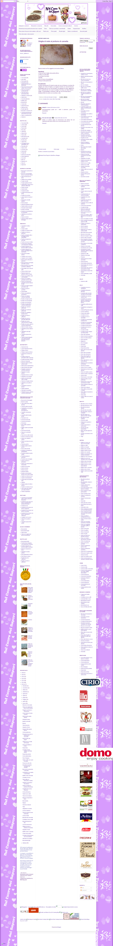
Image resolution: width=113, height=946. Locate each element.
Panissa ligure (24, 202)
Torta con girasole (85, 532)
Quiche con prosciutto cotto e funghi (26, 379)
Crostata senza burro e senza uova (86, 327)
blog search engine (23, 920)
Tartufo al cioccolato (85, 255)
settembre (25, 691)
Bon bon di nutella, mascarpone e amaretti (86, 100)
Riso (22, 129)
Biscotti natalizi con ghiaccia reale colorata (86, 415)
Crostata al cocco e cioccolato (85, 317)
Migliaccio (83, 341)
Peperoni (23, 161)
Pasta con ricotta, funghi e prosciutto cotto (27, 286)
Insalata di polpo (25, 190)
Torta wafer (83, 394)
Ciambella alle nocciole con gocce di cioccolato (86, 294)
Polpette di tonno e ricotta (27, 374)
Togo (24, 806)
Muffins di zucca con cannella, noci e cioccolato (87, 459)
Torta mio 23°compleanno (86, 551)
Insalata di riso (24, 505)
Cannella (44, 99)
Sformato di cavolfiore (26, 390)
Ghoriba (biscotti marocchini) (84, 428)
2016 (23, 672)
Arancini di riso (24, 347)
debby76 (44, 107)
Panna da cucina (25, 154)
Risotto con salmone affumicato (26, 307)
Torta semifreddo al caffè (86, 273)
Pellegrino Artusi (26, 719)
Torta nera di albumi (27, 795)
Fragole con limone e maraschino (27, 710)
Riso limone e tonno (25, 556)
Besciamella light (25, 530)
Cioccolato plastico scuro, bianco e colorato (86, 488)
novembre (25, 687)
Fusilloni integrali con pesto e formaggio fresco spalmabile (26, 250)
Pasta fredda (24, 291)
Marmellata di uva (85, 605)
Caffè (22, 131)
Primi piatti (53, 31)
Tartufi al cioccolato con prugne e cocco (86, 161)
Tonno (22, 134)
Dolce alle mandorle (85, 334)
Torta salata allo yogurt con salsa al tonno (26, 489)
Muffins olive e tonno (85, 469)
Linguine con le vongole (26, 258)
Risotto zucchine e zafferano (25, 561)
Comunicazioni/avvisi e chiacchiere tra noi (26, 113)
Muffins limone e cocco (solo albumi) (86, 465)
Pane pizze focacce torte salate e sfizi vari (30, 31)
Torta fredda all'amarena (86, 263)
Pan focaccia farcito (25, 430)
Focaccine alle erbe (25, 419)
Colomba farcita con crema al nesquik (85, 194)
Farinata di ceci (24, 418)
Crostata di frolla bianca (86, 325)
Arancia (23, 151)
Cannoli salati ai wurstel (26, 406)
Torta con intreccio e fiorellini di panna (30, 645)
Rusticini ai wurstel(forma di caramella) (27, 212)
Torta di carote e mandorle (87, 373)
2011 (23, 682)
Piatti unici (46, 31)
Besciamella (24, 529)
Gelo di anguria (84, 226)
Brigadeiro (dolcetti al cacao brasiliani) (85, 104)
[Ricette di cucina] (34, 912)
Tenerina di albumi (27, 804)
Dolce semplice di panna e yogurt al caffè (87, 221)
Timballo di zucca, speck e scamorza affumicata (27, 392)
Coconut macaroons (27, 824)
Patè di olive (24, 532)
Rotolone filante (24, 471)
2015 (23, 674)
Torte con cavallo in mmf (86, 556)
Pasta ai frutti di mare (26, 271)
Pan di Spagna (26, 758)
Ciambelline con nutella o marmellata (28, 773)
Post (83, 887)
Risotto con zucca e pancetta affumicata (25, 319)
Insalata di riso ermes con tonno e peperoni (27, 508)
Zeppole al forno (26, 727)
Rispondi (44, 113)
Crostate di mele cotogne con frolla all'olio (27, 751)
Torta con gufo (84, 533)
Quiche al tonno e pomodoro (25, 461)
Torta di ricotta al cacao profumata (28, 813)
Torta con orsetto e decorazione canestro (86, 539)
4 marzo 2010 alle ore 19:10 (60, 117)
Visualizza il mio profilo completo (29, 44)
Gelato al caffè (84, 281)
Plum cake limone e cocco (87, 639)
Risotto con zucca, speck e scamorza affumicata (27, 324)
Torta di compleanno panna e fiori (85, 546)
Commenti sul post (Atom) (48, 151)
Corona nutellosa (26, 810)
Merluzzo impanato (25, 361)
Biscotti (46, 25)
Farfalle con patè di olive (26, 230)
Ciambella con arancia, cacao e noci (86, 296)
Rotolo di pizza (24, 469)
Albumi (22, 97)
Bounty (24, 723)
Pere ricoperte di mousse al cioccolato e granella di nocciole (86, 240)
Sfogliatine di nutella (27, 808)
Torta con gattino (84, 530)
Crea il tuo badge (23, 63)
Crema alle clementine (86, 205)
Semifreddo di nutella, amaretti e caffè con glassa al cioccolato (87, 251)
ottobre (24, 689)
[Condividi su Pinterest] (66, 97)
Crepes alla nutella (27, 833)
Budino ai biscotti (26, 721)
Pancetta (23, 146)
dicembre (25, 685)
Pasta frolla (25, 747)
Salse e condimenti (73, 31)
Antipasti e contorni (24, 25)
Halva (82, 145)
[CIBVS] (24, 912)
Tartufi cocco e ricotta (85, 163)
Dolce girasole (84, 339)
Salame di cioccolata (85, 246)
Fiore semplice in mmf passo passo (86, 491)
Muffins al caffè (84, 445)
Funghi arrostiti (24, 181)
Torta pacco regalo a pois (86, 553)
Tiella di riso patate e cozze (30, 613)
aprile (24, 701)
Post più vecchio (70, 149)
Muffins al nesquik (85, 447)
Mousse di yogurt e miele (86, 235)
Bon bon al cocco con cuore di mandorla (86, 80)
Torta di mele (84, 375)
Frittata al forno (24, 350)
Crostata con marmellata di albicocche (86, 320)
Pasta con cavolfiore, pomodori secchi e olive (26, 279)
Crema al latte (26, 815)
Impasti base (76, 28)
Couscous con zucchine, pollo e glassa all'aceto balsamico (26, 499)
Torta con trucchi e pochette (30, 637)
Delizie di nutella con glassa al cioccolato (30, 629)
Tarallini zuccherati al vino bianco (27, 783)
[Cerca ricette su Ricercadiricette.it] (31, 919)
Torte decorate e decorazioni (26, 34)
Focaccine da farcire (25, 421)
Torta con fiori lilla (85, 528)
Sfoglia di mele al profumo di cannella (28, 827)
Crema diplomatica (27, 756)
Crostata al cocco (26, 777)
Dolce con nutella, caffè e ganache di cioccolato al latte (86, 216)
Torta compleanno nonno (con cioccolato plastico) (86, 509)
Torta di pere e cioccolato (86, 377)
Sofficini (23, 482)
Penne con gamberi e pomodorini (26, 294)
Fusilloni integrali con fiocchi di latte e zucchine (27, 247)
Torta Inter (83, 501)
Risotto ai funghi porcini (26, 298)
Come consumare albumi (65, 25)
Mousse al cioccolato (27, 705)
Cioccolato (53, 25)
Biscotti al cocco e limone (86, 403)
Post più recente (42, 149)
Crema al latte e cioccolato (87, 568)
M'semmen (23, 423)
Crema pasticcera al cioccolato (85, 585)
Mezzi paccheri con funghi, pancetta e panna (27, 263)
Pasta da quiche (25, 444)
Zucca (22, 158)
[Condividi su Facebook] (65, 97)
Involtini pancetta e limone (27, 359)
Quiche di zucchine (25, 466)
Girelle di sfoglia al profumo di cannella (28, 786)
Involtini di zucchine (25, 195)
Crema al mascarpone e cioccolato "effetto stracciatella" (86, 571)
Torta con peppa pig (85, 541)
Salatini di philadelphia (26, 477)
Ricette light (62, 31)
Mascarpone (24, 136)
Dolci (45, 28)
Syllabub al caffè (84, 253)
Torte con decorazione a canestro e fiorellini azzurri (30, 662)
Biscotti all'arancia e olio (86, 405)
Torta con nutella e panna (86, 372)
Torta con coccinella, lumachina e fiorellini (85, 522)
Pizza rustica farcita (25, 448)
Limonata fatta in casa (86, 598)
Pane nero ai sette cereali (27, 435)
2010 (23, 684)
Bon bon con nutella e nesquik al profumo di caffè (86, 93)
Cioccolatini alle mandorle (87, 121)
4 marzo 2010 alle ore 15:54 (53, 107)
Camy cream (84, 565)
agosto (24, 693)
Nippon (24, 802)
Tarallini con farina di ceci (27, 487)
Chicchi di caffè (84, 420)
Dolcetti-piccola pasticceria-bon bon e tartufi (30, 28)
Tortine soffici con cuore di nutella (28, 760)
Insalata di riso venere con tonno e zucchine (27, 511)
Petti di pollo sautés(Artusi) (27, 365)
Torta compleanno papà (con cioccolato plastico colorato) (86, 513)
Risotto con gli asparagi (26, 300)
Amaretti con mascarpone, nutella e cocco (87, 74)
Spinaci (23, 147)
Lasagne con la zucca (26, 256)
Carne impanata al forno (26, 348)
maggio (24, 699)
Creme (76, 25)
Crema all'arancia (27, 792)
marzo (24, 703)
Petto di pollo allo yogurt (26, 367)
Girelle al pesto (24, 187)
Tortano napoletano (25, 491)
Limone (50, 99)
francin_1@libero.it (24, 53)
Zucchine (23, 149)
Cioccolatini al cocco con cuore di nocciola (86, 117)
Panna (22, 128)
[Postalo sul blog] (62, 97)
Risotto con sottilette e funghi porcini (26, 313)
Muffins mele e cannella (28, 831)
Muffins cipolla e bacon (86, 450)
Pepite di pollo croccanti (26, 206)
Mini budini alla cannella (86, 232)
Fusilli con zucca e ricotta (27, 242)
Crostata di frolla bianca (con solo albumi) (28, 836)
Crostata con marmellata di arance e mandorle (86, 323)
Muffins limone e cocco (86, 463)
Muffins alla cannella (85, 448)
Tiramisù (30, 619)
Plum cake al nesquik (85, 352)
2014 (23, 676)
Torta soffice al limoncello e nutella (28, 780)
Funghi (22, 153)
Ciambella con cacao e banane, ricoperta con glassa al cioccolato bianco (86, 300)
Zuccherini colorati (85, 176)
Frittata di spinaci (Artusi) (26, 352)
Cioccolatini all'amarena (86, 119)
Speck (22, 164)
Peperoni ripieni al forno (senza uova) (26, 363)
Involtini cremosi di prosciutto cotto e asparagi (27, 357)
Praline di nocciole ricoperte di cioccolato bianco (86, 155)
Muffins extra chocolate (28, 775)
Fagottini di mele (26, 829)
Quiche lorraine (24, 468)
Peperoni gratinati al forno (27, 204)
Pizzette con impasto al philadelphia (26, 451)
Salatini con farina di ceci (27, 476)
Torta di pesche (26, 725)
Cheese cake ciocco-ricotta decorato (85, 485)
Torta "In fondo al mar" (86, 493)
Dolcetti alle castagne (86, 130)
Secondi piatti (83, 31)
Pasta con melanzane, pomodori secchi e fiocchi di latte (27, 283)
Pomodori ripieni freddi (26, 207)
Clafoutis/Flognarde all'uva (87, 310)
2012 (23, 680)
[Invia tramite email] (60, 97)
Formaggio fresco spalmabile (25, 144)
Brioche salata (24, 401)
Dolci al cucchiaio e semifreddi (57, 28)
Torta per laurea (84, 554)
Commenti (84, 890)
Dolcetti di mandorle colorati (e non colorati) (86, 135)
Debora (62, 68)
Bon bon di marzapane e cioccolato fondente (86, 97)
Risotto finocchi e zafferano (25, 558)
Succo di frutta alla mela (86, 606)
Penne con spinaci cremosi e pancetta (25, 296)
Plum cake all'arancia (85, 354)
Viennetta (83, 275)
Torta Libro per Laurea (86, 502)
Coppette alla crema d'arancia (27, 789)
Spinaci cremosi (25, 217)
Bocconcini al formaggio (26, 400)
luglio (24, 695)
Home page (56, 149)
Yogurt (22, 141)
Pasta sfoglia (57, 99)
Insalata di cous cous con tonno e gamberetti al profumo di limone (27, 503)
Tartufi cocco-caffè (27, 793)
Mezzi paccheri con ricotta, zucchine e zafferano (27, 266)
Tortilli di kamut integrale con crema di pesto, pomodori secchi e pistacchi (26, 339)
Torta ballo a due (84, 507)
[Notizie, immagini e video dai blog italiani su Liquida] (59, 907)
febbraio (25, 843)
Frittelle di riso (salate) (26, 179)
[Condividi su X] (63, 97)
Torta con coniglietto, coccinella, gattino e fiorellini (85, 525)
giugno (24, 697)
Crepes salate (24, 228)
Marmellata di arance (85, 600)
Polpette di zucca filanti (26, 376)
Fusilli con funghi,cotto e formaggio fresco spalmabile (26, 236)
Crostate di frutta (84, 207)
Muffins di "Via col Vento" (86, 456)
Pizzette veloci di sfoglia (26, 459)
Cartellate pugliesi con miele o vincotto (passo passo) (86, 108)
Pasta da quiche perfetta (86, 668)
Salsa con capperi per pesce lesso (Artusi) (28, 707)
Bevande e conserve (36, 25)
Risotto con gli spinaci (26, 302)
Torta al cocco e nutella (86, 367)
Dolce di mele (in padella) (86, 336)
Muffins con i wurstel (85, 452)
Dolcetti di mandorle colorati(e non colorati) (27, 766)
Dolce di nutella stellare (86, 337)
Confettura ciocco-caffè (28, 819)
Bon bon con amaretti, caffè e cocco (86, 87)
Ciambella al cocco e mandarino (85, 288)
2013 (23, 678)
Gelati (69, 28)
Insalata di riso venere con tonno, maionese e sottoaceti (27, 514)
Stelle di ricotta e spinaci (26, 327)
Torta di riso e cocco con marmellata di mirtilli (86, 382)
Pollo (22, 163)
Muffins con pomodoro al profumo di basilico (86, 454)
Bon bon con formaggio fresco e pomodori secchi (27, 174)
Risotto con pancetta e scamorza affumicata (26, 304)
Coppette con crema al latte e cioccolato (86, 200)
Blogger (59, 927)
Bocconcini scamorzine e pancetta (28, 770)
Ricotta (22, 140)
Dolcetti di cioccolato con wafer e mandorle (86, 132)
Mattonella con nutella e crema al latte (86, 230)
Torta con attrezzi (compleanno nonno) (85, 516)
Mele (54, 99)
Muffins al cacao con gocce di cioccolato (85, 443)
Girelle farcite (24, 189)
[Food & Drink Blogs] (84, 919)
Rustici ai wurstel (25, 209)
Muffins (84, 28)
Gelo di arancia (84, 227)
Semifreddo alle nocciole (86, 247)
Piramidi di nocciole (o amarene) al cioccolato (28, 735)
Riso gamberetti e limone (27, 554)
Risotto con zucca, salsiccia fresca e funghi (26, 322)
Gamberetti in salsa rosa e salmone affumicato (27, 185)
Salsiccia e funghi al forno (27, 381)
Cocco (22, 126)
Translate (91, 42)
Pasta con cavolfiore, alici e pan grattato (27, 276)
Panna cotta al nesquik (86, 237)
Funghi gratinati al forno (26, 182)
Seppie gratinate (25, 388)
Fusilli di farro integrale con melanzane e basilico (27, 244)
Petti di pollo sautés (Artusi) (27, 717)
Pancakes (83, 344)
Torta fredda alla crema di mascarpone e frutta (86, 268)
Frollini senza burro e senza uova (85, 425)
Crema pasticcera (27, 732)
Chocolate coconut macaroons (85, 111)
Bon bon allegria (84, 85)
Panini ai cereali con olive (27, 436)
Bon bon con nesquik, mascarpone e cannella (86, 90)
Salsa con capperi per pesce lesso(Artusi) (26, 535)
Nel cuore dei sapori (47, 117)
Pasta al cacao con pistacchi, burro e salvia (26, 273)
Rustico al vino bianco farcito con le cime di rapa (27, 474)
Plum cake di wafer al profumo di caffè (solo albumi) (30, 590)
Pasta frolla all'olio (27, 754)
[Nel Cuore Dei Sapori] (21, 62)
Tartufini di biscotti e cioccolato (85, 167)
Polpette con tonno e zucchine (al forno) (26, 370)
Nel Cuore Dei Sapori (24, 59)
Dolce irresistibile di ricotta (87, 218)
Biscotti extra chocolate (28, 817)
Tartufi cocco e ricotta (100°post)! (27, 742)
